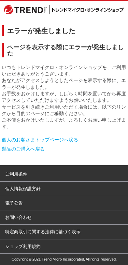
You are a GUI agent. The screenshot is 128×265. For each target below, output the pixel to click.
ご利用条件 (16, 174)
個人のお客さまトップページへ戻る (40, 139)
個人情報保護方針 (23, 188)
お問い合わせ (18, 217)
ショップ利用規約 (23, 246)
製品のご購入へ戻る (23, 149)
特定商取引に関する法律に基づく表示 (43, 231)
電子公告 (14, 203)
